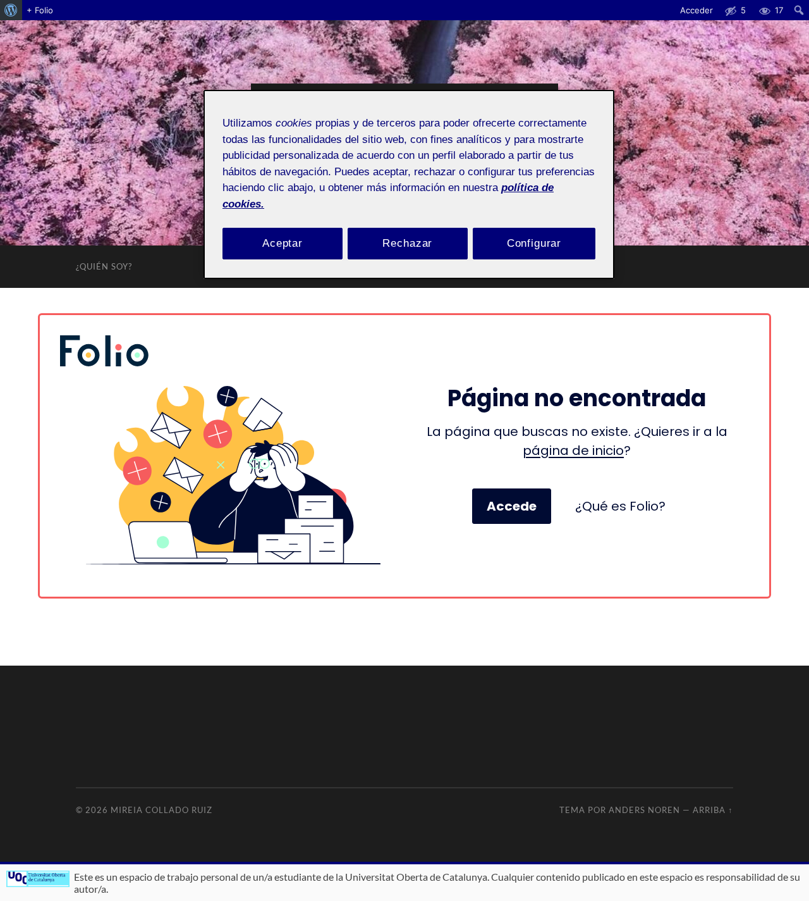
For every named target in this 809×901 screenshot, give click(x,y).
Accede (512, 506)
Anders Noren (644, 810)
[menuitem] (11, 10)
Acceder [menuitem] (696, 10)
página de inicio (573, 450)
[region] (409, 184)
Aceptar (282, 243)
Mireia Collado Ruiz (161, 810)
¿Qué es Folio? (620, 506)
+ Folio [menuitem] (40, 10)
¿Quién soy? (104, 266)
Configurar (534, 243)
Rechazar (407, 243)
